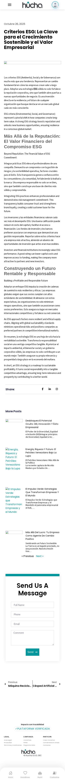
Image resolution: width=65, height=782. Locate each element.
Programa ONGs (29, 745)
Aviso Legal (8, 740)
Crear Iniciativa (49, 740)
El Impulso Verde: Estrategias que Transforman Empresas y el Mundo (42, 492)
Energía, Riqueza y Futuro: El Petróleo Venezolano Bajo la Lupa (41, 452)
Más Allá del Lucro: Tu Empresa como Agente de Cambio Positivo (42, 536)
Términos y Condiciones (13, 745)
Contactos (46, 745)
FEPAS (25, 743)
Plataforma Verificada (32, 728)
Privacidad (8, 743)
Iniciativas (27, 740)
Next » (39, 556)
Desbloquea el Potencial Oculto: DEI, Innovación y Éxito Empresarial (42, 424)
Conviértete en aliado (51, 743)
